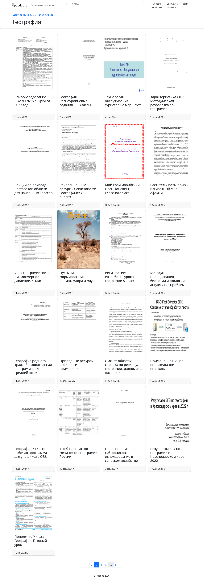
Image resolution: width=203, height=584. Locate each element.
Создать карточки (157, 5)
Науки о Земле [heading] (45, 14)
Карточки (50, 5)
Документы (37, 5)
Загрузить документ (172, 5)
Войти (186, 3)
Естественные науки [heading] (23, 14)
